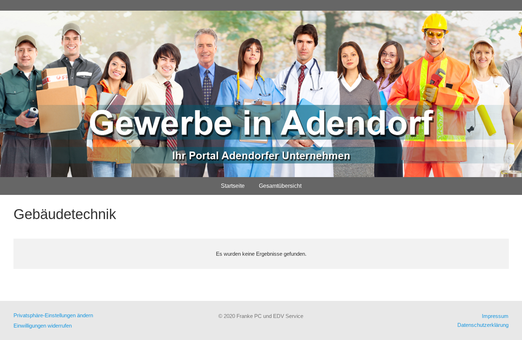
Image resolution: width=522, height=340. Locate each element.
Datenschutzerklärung (483, 325)
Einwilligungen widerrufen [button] (42, 326)
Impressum (495, 316)
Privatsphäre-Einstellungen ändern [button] (53, 315)
